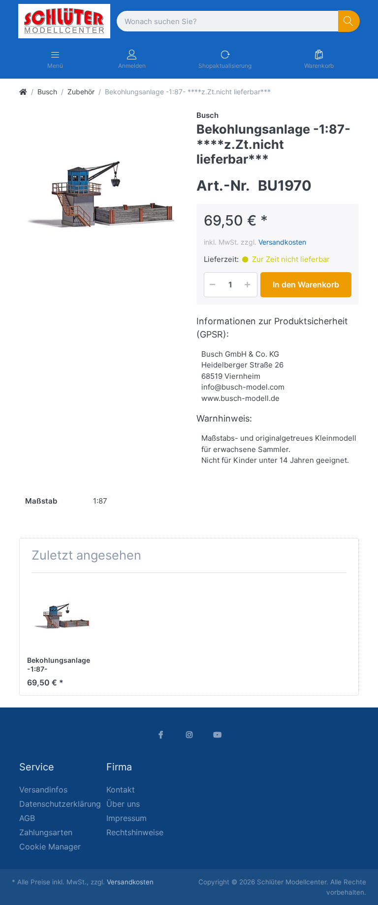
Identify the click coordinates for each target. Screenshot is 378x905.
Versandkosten (282, 242)
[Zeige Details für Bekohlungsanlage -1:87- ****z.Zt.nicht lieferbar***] (61, 615)
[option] (100, 191)
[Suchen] (349, 21)
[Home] (23, 91)
